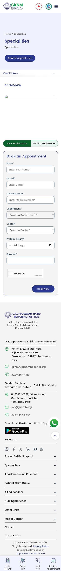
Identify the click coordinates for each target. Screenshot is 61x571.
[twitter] (20, 449)
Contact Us (12, 535)
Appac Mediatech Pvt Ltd (30, 553)
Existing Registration (44, 143)
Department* (14, 208)
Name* (10, 163)
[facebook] (14, 449)
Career (9, 527)
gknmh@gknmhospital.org (28, 367)
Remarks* (12, 254)
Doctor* (11, 223)
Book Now (43, 288)
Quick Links (10, 73)
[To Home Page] (13, 6)
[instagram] (7, 449)
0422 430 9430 (20, 415)
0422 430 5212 (20, 375)
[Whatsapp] (41, 449)
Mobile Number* (16, 193)
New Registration (17, 143)
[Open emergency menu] (39, 6)
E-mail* (11, 178)
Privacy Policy (41, 546)
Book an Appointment (20, 58)
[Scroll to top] (55, 435)
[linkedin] (28, 449)
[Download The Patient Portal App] (17, 430)
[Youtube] (35, 449)
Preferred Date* (15, 239)
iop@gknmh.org (21, 407)
